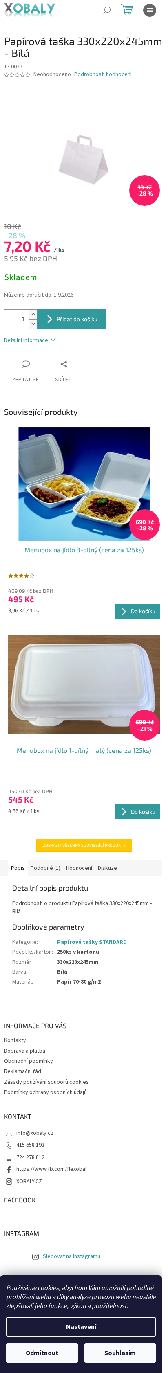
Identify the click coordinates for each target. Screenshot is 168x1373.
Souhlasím (120, 1352)
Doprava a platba (24, 1051)
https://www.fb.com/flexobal (51, 1169)
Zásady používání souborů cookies (46, 1082)
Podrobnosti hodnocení (103, 75)
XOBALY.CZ (29, 1181)
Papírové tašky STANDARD (92, 942)
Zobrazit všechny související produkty (84, 845)
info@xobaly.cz (34, 1133)
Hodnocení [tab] (79, 868)
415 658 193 (30, 1145)
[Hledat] (107, 10)
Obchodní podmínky (28, 1061)
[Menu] (149, 10)
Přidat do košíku (77, 318)
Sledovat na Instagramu (71, 1256)
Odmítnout (42, 1352)
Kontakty (15, 1040)
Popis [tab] (18, 868)
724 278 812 (30, 1157)
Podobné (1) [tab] (45, 868)
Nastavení (81, 1326)
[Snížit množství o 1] (33, 324)
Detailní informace (26, 340)
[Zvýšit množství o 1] (33, 314)
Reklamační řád (22, 1071)
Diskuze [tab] (107, 868)
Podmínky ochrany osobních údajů (45, 1092)
